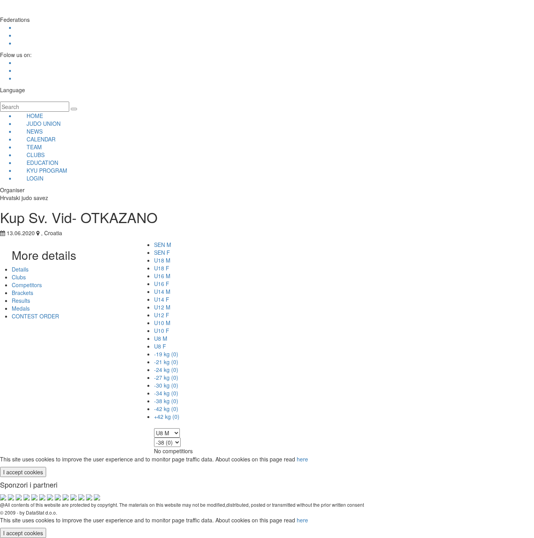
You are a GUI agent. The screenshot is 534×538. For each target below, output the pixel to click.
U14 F (161, 299)
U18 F (161, 268)
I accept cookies (23, 472)
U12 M (162, 307)
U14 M (162, 291)
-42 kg (166, 409)
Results (21, 300)
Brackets (22, 293)
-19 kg (166, 354)
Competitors (27, 285)
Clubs (19, 277)
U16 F (161, 284)
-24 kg (166, 370)
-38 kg (166, 401)
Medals (21, 308)
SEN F (162, 252)
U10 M (162, 323)
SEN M (162, 244)
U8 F (160, 346)
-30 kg (166, 385)
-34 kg (166, 393)
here (302, 459)
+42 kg (166, 416)
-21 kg (166, 362)
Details (20, 269)
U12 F (161, 315)
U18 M (162, 260)
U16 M (162, 276)
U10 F (161, 330)
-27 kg (166, 377)
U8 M (160, 338)
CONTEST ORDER (35, 316)
